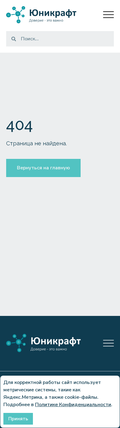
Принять (18, 419)
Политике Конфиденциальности (73, 404)
